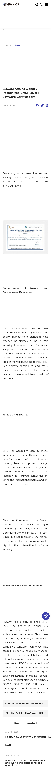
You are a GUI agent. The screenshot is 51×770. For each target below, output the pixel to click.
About (9, 45)
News (17, 45)
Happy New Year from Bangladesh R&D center (26, 737)
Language (36, 4)
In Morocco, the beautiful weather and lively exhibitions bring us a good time (25, 763)
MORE (8, 745)
